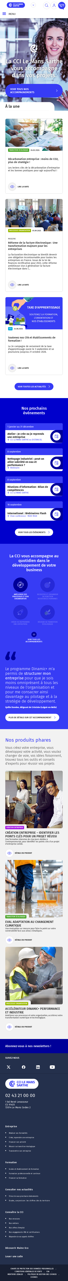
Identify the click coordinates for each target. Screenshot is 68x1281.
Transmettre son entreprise (20, 1151)
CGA (48, 1272)
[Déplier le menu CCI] (33, 4)
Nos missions (14, 1219)
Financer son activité (17, 1142)
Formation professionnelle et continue (24, 1174)
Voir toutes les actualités (31, 387)
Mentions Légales (15, 1274)
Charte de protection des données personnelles (32, 1269)
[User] (54, 5)
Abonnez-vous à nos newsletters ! (28, 1046)
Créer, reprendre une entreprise (21, 1138)
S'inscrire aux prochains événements (23, 1196)
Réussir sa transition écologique (22, 1147)
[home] (16, 4)
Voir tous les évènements (31, 533)
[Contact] (61, 5)
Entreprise (11, 1126)
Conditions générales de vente (28, 1272)
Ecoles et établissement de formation (24, 1169)
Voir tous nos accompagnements (22, 92)
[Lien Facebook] (27, 1067)
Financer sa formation (18, 1178)
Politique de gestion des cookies (42, 1274)
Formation (11, 1162)
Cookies (34, 1277)
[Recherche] (46, 5)
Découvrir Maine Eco (16, 1248)
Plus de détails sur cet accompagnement (29, 718)
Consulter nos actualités (19, 1189)
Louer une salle (14, 1256)
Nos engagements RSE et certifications (24, 1232)
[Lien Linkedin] (41, 1067)
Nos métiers (14, 1223)
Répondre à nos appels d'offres (21, 1237)
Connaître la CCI (14, 1212)
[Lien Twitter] (12, 1067)
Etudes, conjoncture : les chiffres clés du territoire (29, 1201)
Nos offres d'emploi (17, 1228)
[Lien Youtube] (55, 1067)
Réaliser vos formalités (18, 1133)
